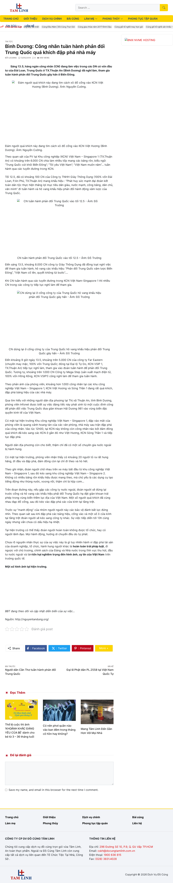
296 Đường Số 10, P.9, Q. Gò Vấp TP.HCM (126, 846)
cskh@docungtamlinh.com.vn (116, 850)
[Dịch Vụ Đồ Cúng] (19, 7)
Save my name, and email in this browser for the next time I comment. (53, 789)
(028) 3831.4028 (106, 859)
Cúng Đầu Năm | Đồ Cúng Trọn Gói (54, 26)
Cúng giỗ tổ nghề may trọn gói (125, 26)
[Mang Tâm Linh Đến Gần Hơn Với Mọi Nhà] (97, 711)
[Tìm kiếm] (164, 7)
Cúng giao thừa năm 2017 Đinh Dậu (91, 26)
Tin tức (9, 41)
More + (106, 648)
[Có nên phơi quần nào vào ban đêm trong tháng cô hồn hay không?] (59, 710)
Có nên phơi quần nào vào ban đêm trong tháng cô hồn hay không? (59, 729)
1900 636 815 (112, 854)
